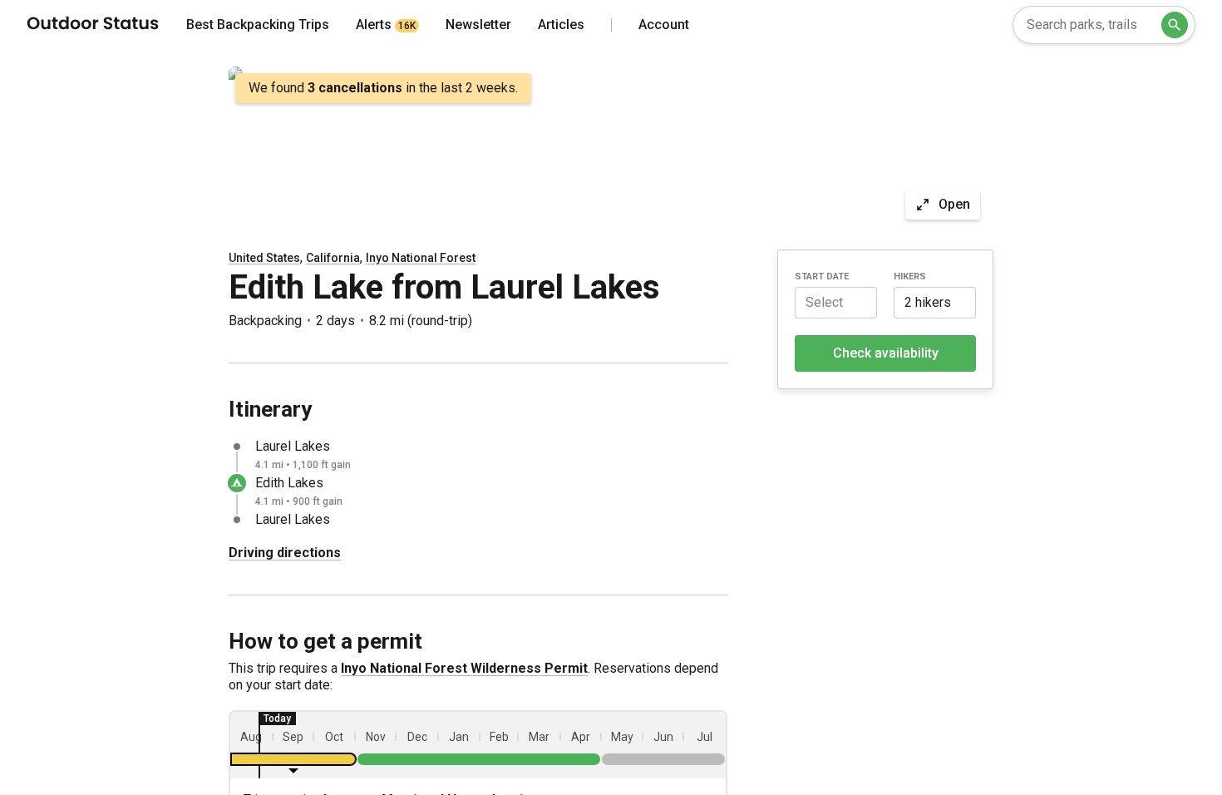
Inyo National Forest (420, 257)
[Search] (1174, 25)
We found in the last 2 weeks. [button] (383, 88)
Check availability (886, 353)
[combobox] (1104, 25)
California (333, 257)
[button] (836, 302)
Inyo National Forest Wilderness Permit (464, 668)
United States (264, 257)
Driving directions (285, 552)
